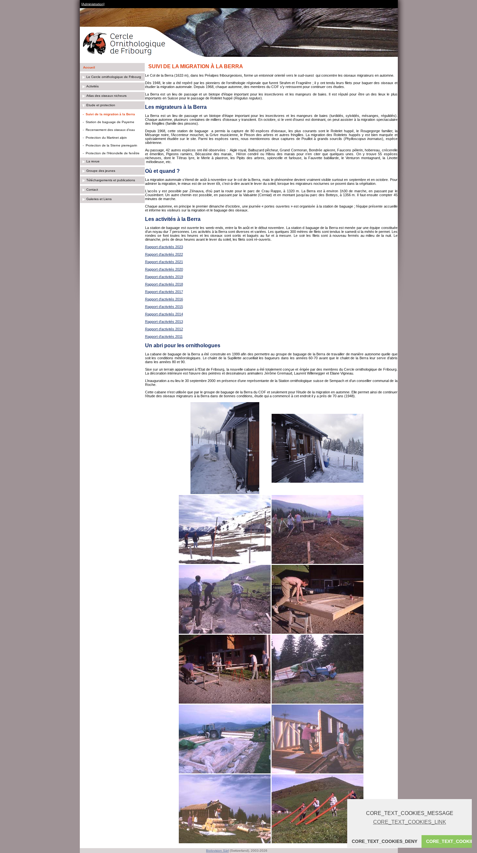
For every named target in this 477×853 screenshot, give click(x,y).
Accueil (89, 67)
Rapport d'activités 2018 (164, 284)
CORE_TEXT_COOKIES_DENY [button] (384, 841)
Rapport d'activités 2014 (164, 314)
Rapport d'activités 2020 (164, 269)
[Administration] (92, 4)
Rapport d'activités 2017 (164, 292)
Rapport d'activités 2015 (164, 307)
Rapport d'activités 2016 (164, 299)
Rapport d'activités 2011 (164, 336)
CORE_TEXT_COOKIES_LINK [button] (409, 822)
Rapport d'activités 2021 (164, 262)
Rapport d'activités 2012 (164, 329)
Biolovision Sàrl (217, 850)
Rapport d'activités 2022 (164, 254)
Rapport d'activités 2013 (164, 322)
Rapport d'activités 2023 (164, 247)
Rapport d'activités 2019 (164, 277)
